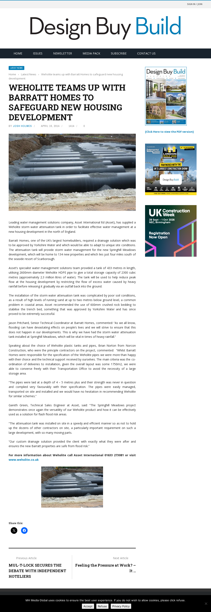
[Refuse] (206, 603)
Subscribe (119, 53)
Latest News (16, 68)
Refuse (102, 606)
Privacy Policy (121, 606)
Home (18, 53)
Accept (88, 606)
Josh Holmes (22, 126)
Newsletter (62, 53)
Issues (37, 53)
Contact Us (146, 53)
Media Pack (91, 53)
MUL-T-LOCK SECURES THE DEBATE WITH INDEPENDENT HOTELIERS (37, 571)
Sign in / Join (194, 4)
